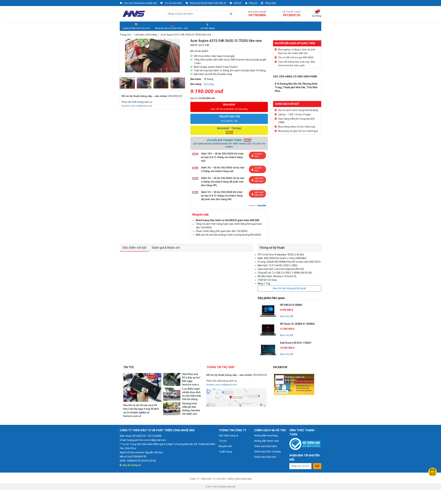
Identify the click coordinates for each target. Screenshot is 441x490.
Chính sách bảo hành (265, 446)
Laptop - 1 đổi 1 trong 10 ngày (294, 114)
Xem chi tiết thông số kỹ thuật (289, 288)
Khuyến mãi (225, 446)
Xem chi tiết (286, 316)
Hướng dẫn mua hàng (266, 435)
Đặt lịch (237, 3)
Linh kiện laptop (207, 28)
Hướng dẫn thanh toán (266, 441)
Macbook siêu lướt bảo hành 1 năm (171, 28)
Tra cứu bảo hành (173, 3)
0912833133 (291, 15)
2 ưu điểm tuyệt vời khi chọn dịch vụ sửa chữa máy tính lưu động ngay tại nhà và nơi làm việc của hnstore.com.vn (191, 399)
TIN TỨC (128, 367)
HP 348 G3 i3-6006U (291, 305)
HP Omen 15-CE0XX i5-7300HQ (297, 323)
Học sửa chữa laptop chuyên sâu (140, 3)
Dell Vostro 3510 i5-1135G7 (295, 342)
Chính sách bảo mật (265, 457)
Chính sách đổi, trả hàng (267, 451)
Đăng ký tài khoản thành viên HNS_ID (208, 3)
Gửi (317, 466)
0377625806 (257, 15)
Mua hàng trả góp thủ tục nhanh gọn (298, 131)
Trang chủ (125, 34)
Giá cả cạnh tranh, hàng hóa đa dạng (298, 110)
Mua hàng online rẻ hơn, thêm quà (296, 126)
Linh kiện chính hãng (146, 34)
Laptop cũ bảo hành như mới (136, 28)
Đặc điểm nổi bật (134, 247)
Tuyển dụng (225, 451)
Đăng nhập (270, 3)
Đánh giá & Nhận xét (166, 247)
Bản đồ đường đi (131, 465)
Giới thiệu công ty (228, 435)
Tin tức (223, 441)
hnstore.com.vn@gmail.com (137, 105)
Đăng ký (253, 3)
